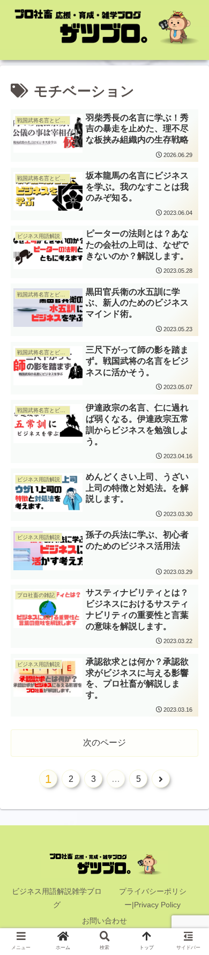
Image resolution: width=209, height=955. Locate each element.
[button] (187, 881)
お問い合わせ (104, 920)
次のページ (104, 742)
